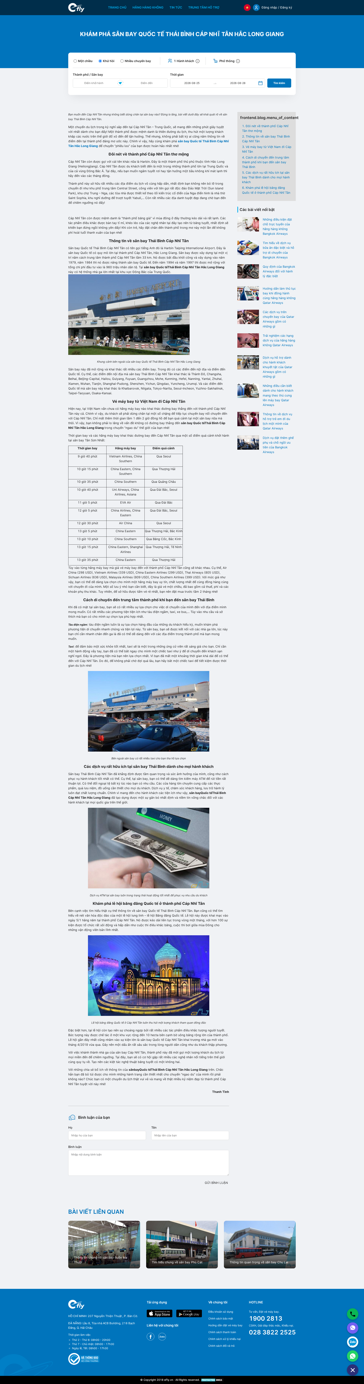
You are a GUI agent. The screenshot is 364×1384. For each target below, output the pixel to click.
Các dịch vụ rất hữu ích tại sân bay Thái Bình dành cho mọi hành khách (266, 177)
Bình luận (75, 1147)
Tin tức (175, 7)
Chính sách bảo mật (220, 1318)
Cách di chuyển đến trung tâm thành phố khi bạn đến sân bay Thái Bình (265, 162)
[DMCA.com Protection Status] (212, 1379)
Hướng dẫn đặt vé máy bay (225, 1325)
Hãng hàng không (148, 7)
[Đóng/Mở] (352, 1370)
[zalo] (352, 1342)
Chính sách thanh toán (222, 1332)
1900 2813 (265, 1318)
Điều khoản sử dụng (220, 1311)
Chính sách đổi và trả (221, 1345)
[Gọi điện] (352, 1314)
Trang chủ (117, 7)
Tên (154, 1127)
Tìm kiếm (279, 83)
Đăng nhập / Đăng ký (277, 7)
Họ (70, 1127)
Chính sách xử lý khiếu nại (224, 1338)
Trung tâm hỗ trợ (203, 7)
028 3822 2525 (272, 1332)
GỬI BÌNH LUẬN (216, 1183)
